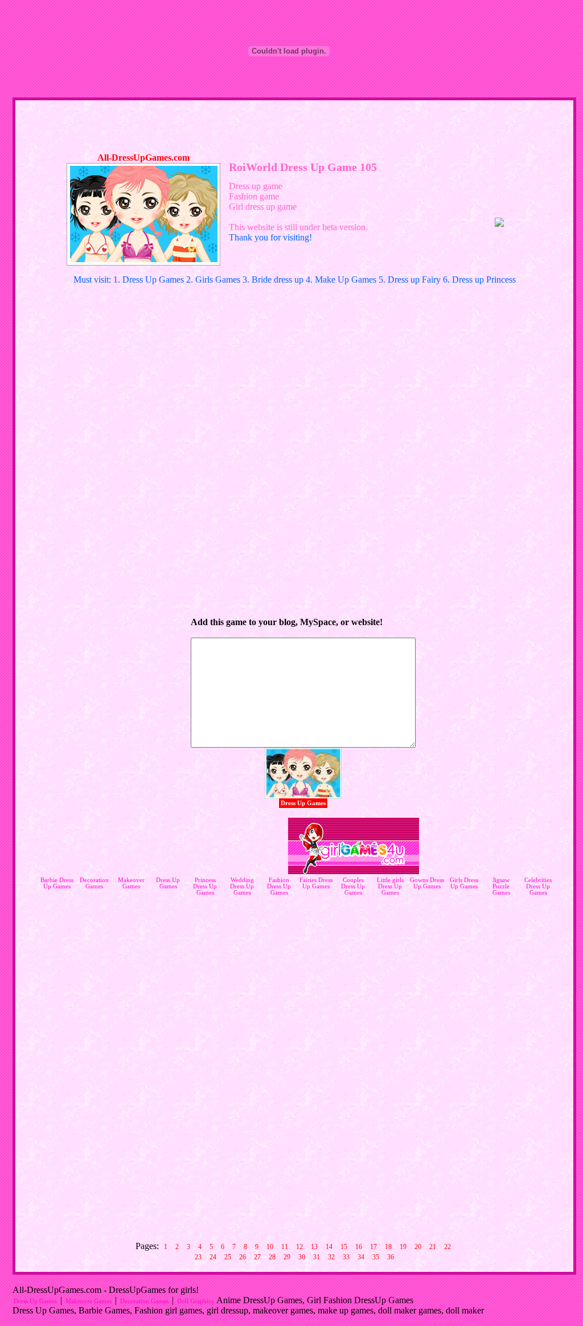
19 (403, 1247)
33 (346, 1257)
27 (257, 1257)
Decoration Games (144, 1301)
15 (343, 1247)
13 (314, 1247)
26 (242, 1257)
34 (361, 1257)
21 (432, 1247)
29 (287, 1257)
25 (227, 1257)
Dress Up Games (303, 803)
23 (198, 1257)
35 (375, 1257)
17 (373, 1247)
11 (284, 1247)
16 (358, 1247)
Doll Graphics (195, 1301)
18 (388, 1247)
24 (213, 1257)
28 (272, 1257)
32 (331, 1257)
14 (329, 1247)
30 (301, 1257)
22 (447, 1247)
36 (390, 1257)
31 (316, 1257)
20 (417, 1247)
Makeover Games (88, 1301)
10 (269, 1247)
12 (299, 1247)
